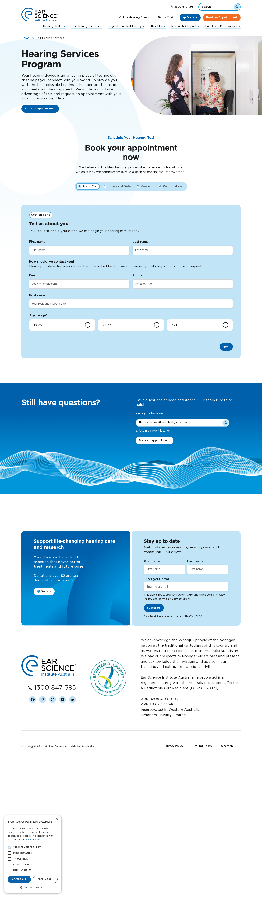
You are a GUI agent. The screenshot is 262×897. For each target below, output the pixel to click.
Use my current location (155, 430)
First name (38, 241)
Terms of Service (170, 599)
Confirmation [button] (170, 186)
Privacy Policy (192, 616)
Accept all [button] (19, 879)
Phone (138, 275)
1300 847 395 (184, 7)
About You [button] (88, 186)
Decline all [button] (45, 879)
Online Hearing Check (134, 17)
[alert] (32, 854)
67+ (174, 324)
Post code (37, 295)
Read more (34, 839)
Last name (141, 241)
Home (25, 38)
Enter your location (149, 413)
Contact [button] (145, 186)
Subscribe (154, 608)
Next (226, 346)
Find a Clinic (165, 17)
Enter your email (157, 579)
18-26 (38, 324)
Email (33, 275)
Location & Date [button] (117, 186)
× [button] (57, 819)
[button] (33, 887)
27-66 (107, 324)
